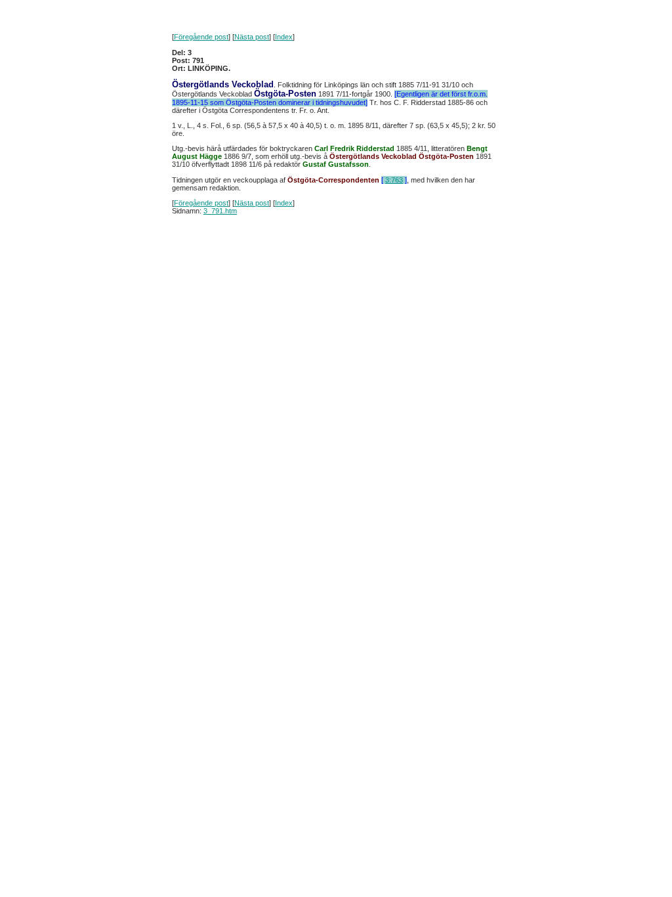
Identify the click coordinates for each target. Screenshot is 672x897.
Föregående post (201, 37)
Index (284, 37)
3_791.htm (220, 211)
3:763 (394, 180)
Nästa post (251, 37)
